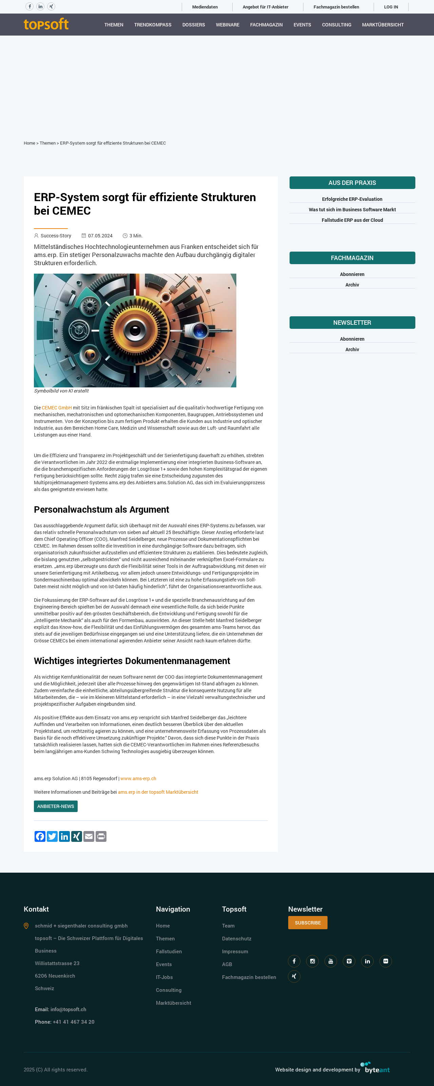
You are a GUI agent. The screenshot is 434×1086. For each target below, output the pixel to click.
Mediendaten (205, 7)
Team (228, 925)
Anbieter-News (55, 806)
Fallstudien (169, 951)
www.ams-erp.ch (138, 778)
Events (302, 24)
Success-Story (56, 235)
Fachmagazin (266, 24)
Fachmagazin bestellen (336, 7)
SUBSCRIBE (308, 922)
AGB (227, 964)
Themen (113, 24)
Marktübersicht (383, 24)
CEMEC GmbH (57, 407)
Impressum (235, 951)
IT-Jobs (164, 977)
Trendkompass (153, 24)
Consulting (336, 24)
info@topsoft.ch (68, 1009)
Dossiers (193, 24)
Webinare (227, 24)
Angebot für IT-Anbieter (266, 7)
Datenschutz (237, 938)
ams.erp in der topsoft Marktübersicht (158, 792)
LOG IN (391, 7)
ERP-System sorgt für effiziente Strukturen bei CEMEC (113, 143)
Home (29, 143)
